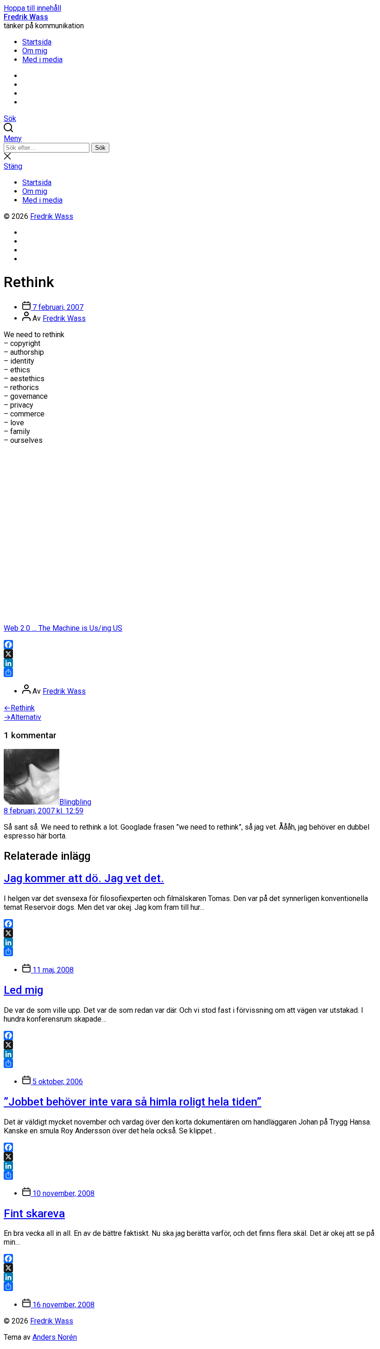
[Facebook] (190, 644)
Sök (100, 147)
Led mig (23, 990)
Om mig (34, 50)
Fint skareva (34, 1213)
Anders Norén (54, 1337)
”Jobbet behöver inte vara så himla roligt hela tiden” (132, 1101)
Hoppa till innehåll (32, 8)
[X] (190, 654)
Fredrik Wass (26, 17)
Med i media (42, 59)
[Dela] (190, 672)
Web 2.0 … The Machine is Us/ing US (63, 628)
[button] (190, 138)
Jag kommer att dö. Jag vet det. (84, 878)
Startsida (36, 42)
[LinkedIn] (190, 663)
